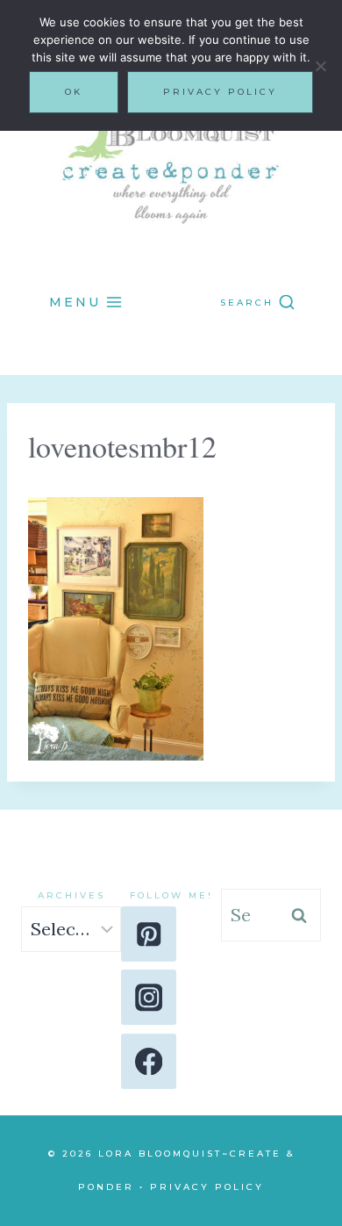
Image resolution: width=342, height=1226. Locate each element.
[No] (320, 66)
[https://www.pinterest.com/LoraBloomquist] (148, 934)
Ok (73, 91)
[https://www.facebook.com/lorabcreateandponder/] (148, 1061)
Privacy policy (220, 91)
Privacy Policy (207, 1187)
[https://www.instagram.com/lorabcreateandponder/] (148, 997)
